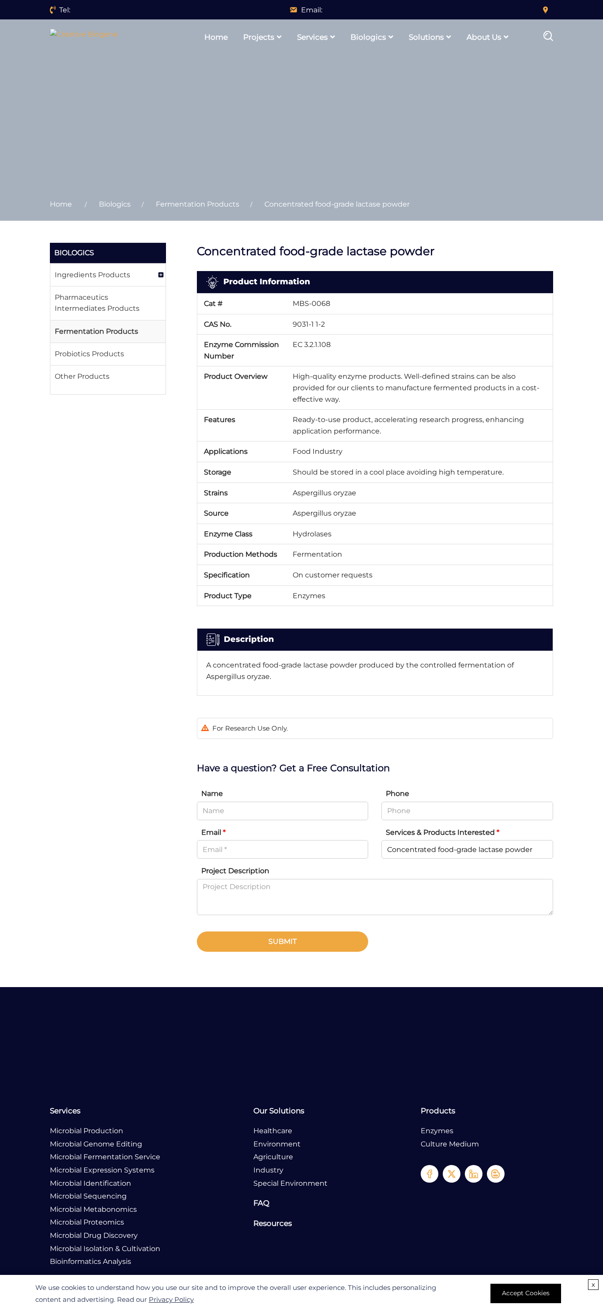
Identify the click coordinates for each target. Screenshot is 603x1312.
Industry (268, 1170)
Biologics (368, 37)
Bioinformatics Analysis (90, 1261)
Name (212, 793)
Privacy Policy (171, 1299)
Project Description (235, 871)
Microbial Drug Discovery (94, 1235)
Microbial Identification (90, 1183)
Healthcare (272, 1131)
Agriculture (273, 1157)
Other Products (82, 376)
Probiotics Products (89, 354)
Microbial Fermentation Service (105, 1157)
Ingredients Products (92, 275)
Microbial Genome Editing (96, 1144)
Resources (272, 1223)
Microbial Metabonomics (93, 1209)
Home (216, 37)
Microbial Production (86, 1131)
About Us (484, 37)
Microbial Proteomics (87, 1222)
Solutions (426, 37)
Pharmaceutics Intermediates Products (97, 303)
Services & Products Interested (442, 832)
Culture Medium (450, 1144)
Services (312, 37)
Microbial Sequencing (88, 1196)
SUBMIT (282, 941)
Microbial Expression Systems (102, 1170)
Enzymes (437, 1131)
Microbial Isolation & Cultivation (105, 1248)
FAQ (261, 1203)
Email (213, 832)
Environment (277, 1144)
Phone (397, 793)
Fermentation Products (197, 204)
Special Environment (290, 1183)
